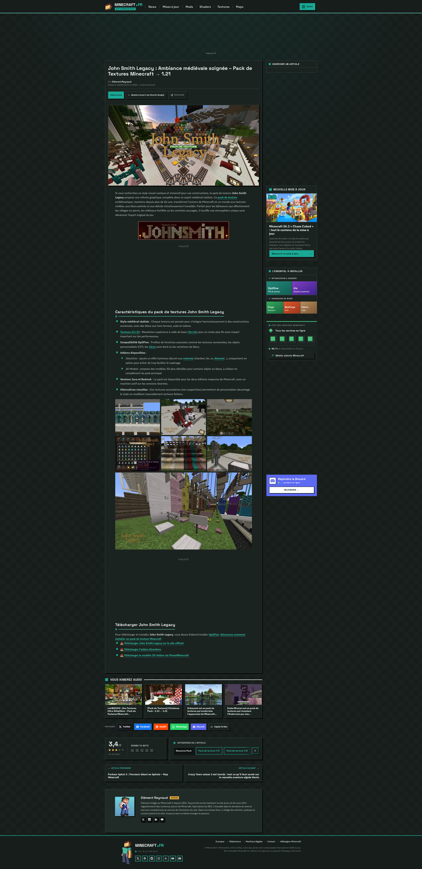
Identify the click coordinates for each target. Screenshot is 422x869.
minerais (188, 358)
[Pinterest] (145, 858)
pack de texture (227, 197)
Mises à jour (171, 7)
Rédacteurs (235, 841)
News (152, 7)
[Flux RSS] (166, 858)
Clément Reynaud (154, 798)
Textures (223, 7)
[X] (138, 858)
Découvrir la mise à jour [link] (292, 253)
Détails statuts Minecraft (289, 355)
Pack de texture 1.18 (237, 750)
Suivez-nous (116, 95)
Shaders (205, 7)
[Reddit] (152, 858)
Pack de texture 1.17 (209, 750)
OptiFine (214, 634)
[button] (177, 95)
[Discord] (180, 858)
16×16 (192, 332)
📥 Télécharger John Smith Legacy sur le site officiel (152, 643)
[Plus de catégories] (255, 751)
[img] (273, 339)
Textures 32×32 (130, 332)
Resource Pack (184, 750)
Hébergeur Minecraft (290, 841)
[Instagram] (159, 858)
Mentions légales (254, 841)
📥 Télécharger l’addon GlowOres (140, 649)
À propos (220, 841)
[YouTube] (173, 858)
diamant (219, 358)
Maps (239, 7)
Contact (271, 841)
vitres (152, 346)
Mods (189, 7)
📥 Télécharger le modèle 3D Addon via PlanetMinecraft (154, 655)
